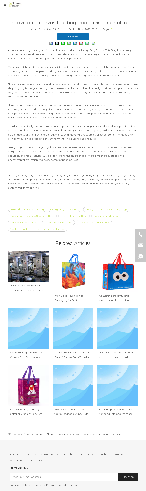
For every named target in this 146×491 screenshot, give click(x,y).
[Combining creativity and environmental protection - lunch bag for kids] (117, 271)
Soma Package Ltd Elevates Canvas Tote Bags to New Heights (26, 355)
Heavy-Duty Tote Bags (74, 215)
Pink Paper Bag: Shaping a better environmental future (26, 411)
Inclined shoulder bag (95, 454)
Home (14, 454)
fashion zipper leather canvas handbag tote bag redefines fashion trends (116, 412)
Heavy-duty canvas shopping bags (106, 209)
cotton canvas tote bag (58, 222)
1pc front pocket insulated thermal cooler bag (37, 229)
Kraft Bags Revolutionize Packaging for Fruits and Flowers (69, 298)
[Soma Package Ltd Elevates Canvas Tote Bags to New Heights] (28, 328)
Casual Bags (49, 454)
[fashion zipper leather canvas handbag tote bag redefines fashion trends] (117, 385)
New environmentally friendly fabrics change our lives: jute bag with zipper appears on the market (71, 412)
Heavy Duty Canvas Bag (64, 209)
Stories (119, 454)
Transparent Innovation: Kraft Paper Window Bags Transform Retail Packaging (73, 355)
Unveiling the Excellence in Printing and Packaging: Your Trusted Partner (27, 288)
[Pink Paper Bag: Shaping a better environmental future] (28, 385)
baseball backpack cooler (94, 222)
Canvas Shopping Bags (24, 222)
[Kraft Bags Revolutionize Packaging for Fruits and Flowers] (73, 271)
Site (113, 29)
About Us (16, 460)
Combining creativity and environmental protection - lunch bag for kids (114, 298)
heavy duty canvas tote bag (27, 209)
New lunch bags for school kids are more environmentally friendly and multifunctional (117, 355)
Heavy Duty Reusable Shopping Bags (32, 215)
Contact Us (35, 460)
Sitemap (72, 485)
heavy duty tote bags (106, 215)
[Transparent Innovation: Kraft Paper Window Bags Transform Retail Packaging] (73, 328)
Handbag (69, 454)
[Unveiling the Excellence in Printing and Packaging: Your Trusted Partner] (28, 266)
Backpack (29, 454)
